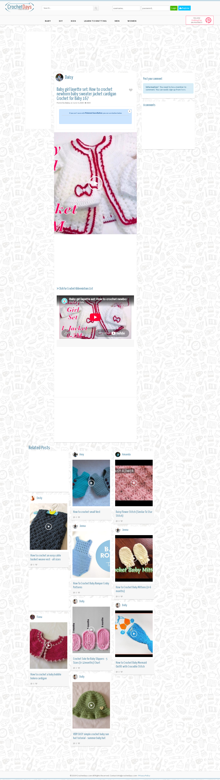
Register (186, 8)
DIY (61, 21)
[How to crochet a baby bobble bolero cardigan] (48, 646)
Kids (73, 21)
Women (132, 21)
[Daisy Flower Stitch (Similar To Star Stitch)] (134, 483)
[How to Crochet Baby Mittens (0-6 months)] (134, 559)
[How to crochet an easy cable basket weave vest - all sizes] (48, 527)
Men (117, 21)
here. (183, 89)
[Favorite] (79, 517)
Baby (48, 21)
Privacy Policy (144, 775)
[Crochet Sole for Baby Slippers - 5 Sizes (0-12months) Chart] (91, 630)
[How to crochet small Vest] (91, 483)
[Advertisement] (38, 79)
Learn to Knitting (95, 21)
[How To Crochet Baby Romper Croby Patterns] (91, 555)
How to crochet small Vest (86, 511)
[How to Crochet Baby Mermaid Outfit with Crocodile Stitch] (134, 634)
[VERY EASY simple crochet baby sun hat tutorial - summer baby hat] (91, 706)
